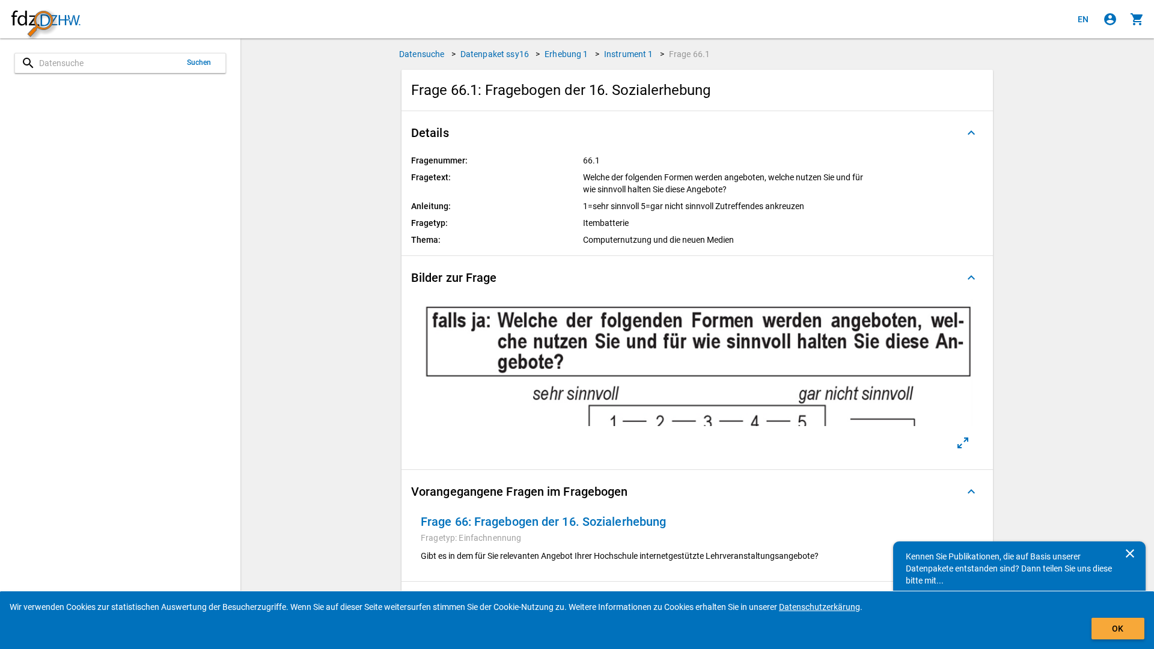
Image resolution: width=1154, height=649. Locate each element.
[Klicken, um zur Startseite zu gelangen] (46, 19)
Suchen (199, 62)
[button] (697, 133)
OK (1117, 628)
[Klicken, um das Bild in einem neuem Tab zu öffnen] (963, 443)
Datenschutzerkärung (819, 607)
